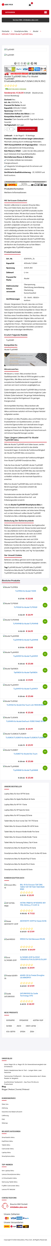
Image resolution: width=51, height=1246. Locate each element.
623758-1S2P (38, 1020)
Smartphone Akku (21, 31)
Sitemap (5, 1123)
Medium (12, 1089)
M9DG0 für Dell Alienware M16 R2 (32, 939)
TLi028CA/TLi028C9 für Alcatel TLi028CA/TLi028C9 (25, 738)
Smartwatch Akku (8, 1137)
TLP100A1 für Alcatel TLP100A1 (25, 607)
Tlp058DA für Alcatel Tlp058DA (25, 673)
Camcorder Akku (8, 1149)
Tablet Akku (6, 1145)
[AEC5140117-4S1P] (11, 923)
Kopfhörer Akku (7, 1141)
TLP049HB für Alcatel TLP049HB (25, 624)
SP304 (22, 1032)
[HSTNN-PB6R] (11, 904)
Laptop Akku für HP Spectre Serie (16, 810)
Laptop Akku (6, 1152)
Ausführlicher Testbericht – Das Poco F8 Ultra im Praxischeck (21, 1083)
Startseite (5, 31)
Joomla (18, 1089)
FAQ (3, 1119)
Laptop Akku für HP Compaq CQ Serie (18, 815)
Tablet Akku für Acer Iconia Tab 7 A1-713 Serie (21, 821)
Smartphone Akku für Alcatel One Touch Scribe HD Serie (25, 853)
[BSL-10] (11, 886)
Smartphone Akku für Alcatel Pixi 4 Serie (19, 864)
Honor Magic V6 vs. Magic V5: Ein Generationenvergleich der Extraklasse (25, 1065)
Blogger (5, 1089)
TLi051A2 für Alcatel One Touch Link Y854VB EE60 (25, 705)
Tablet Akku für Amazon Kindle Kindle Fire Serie (21, 832)
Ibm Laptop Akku (8, 1170)
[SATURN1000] (11, 995)
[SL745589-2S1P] (11, 959)
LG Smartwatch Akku (9, 1178)
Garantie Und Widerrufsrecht (12, 1112)
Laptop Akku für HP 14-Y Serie (15, 805)
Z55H (32, 1032)
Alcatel (35, 31)
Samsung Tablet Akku (9, 1182)
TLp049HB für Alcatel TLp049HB (25, 640)
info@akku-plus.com (18, 1207)
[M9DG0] (9, 939)
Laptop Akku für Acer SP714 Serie (16, 794)
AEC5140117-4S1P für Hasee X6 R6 (33, 921)
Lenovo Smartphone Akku (11, 1174)
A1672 (19, 1026)
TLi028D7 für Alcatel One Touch (25, 754)
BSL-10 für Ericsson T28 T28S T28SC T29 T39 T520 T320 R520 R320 (32, 887)
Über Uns (5, 1104)
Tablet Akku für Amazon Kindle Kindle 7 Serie (20, 837)
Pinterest (25, 1089)
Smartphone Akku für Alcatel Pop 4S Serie (20, 848)
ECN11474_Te (16, 102)
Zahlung (5, 1108)
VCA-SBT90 (10, 1032)
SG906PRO (10, 1020)
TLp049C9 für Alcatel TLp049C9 (25, 689)
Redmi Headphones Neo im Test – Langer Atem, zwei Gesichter (23, 1071)
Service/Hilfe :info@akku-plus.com (25, 20)
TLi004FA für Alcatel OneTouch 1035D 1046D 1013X (25, 721)
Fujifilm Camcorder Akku (10, 1186)
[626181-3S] (11, 977)
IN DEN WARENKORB (27, 129)
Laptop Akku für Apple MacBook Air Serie (19, 799)
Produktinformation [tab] (14, 189)
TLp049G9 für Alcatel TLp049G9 (25, 656)
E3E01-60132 (31, 1026)
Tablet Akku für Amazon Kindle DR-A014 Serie (21, 826)
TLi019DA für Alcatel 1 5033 (25, 591)
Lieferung (5, 1115)
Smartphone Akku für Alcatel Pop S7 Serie (20, 859)
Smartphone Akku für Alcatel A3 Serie (18, 870)
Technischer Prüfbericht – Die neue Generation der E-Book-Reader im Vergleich (25, 1077)
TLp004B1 (10, 340)
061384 (9, 1026)
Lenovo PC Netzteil (8, 1189)
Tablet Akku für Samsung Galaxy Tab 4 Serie (20, 843)
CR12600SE (23, 1020)
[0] (30, 5)
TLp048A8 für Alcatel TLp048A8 (25, 770)
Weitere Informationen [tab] (15, 192)
